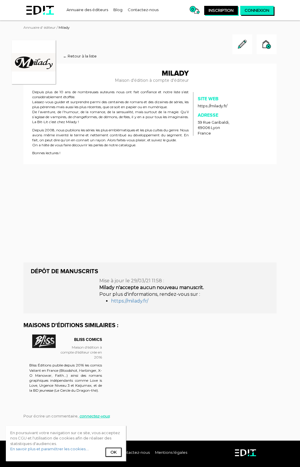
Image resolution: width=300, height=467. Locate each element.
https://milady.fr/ (212, 105)
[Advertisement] (150, 212)
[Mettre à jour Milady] (242, 52)
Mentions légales (171, 452)
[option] (65, 366)
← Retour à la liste (80, 56)
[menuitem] (87, 9)
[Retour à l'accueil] (40, 10)
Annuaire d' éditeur (39, 27)
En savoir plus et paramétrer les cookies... (49, 448)
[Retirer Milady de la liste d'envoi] (267, 45)
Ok (113, 452)
